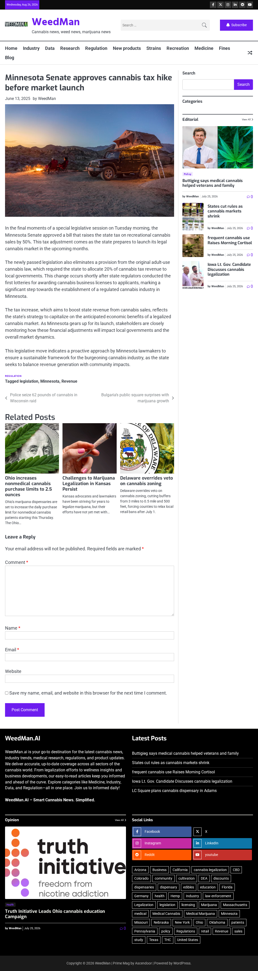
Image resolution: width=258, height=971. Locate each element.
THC (167, 940)
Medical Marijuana (200, 914)
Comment (16, 562)
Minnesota (49, 381)
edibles (188, 887)
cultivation (186, 878)
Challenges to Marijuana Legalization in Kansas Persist (88, 483)
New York (182, 922)
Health (10, 904)
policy (165, 931)
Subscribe (239, 25)
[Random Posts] (250, 52)
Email (12, 649)
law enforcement (218, 896)
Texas (153, 940)
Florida (227, 887)
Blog (9, 57)
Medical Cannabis (166, 914)
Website (13, 671)
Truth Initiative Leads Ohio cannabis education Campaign (55, 914)
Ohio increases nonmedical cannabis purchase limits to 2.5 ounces (28, 486)
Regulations (185, 931)
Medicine (204, 48)
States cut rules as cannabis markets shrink (225, 211)
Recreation (178, 48)
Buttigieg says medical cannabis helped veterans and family (212, 183)
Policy (187, 174)
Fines (224, 48)
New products (127, 48)
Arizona (140, 870)
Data (50, 48)
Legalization (143, 905)
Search (188, 73)
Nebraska (161, 922)
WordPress (181, 963)
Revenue (69, 381)
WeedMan (56, 22)
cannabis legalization (210, 870)
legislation (29, 381)
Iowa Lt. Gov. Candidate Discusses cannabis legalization (229, 269)
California (180, 870)
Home (11, 48)
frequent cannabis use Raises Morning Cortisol (230, 240)
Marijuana (209, 905)
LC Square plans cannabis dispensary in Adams (174, 790)
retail (205, 931)
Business (159, 870)
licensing (188, 905)
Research (70, 48)
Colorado (141, 878)
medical (140, 914)
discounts (221, 878)
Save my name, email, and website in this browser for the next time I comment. (88, 693)
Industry (31, 48)
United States (187, 940)
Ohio (199, 922)
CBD (236, 870)
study (138, 940)
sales (238, 931)
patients (237, 922)
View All (246, 119)
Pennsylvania (144, 931)
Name (12, 628)
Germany (141, 896)
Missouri (141, 922)
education (208, 887)
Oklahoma (217, 922)
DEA (204, 878)
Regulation (96, 48)
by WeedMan (44, 98)
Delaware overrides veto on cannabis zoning (146, 481)
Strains (153, 48)
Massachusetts (235, 905)
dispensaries (144, 887)
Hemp (175, 896)
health (160, 896)
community (163, 878)
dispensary (168, 887)
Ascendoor (143, 963)
